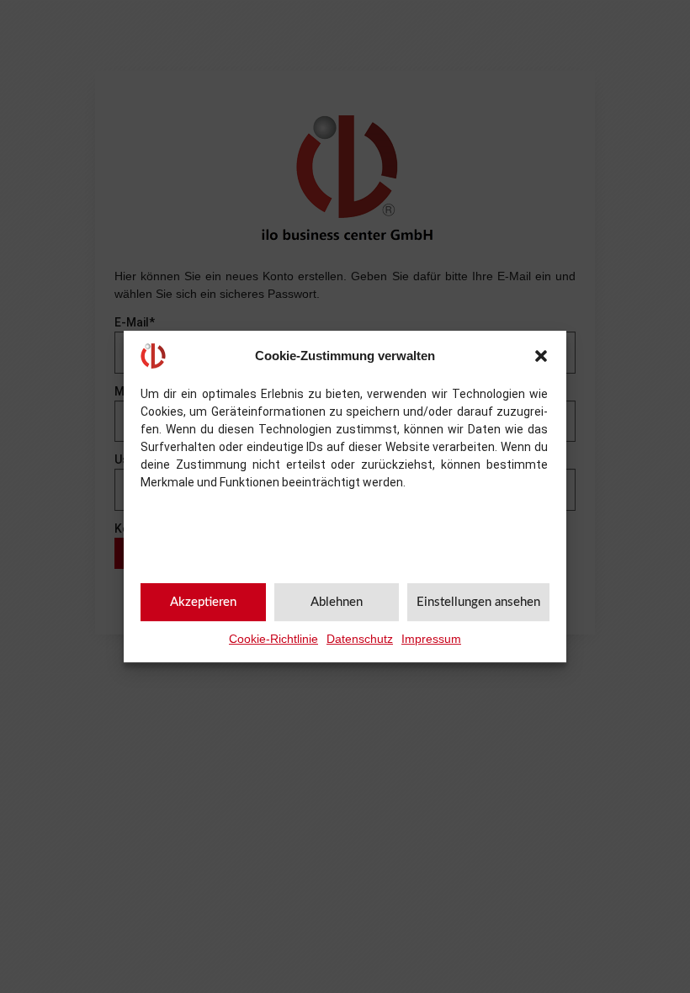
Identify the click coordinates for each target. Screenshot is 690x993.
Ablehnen (336, 602)
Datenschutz (359, 638)
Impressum (431, 638)
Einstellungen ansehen (478, 602)
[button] (541, 356)
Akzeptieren (203, 602)
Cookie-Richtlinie (273, 638)
